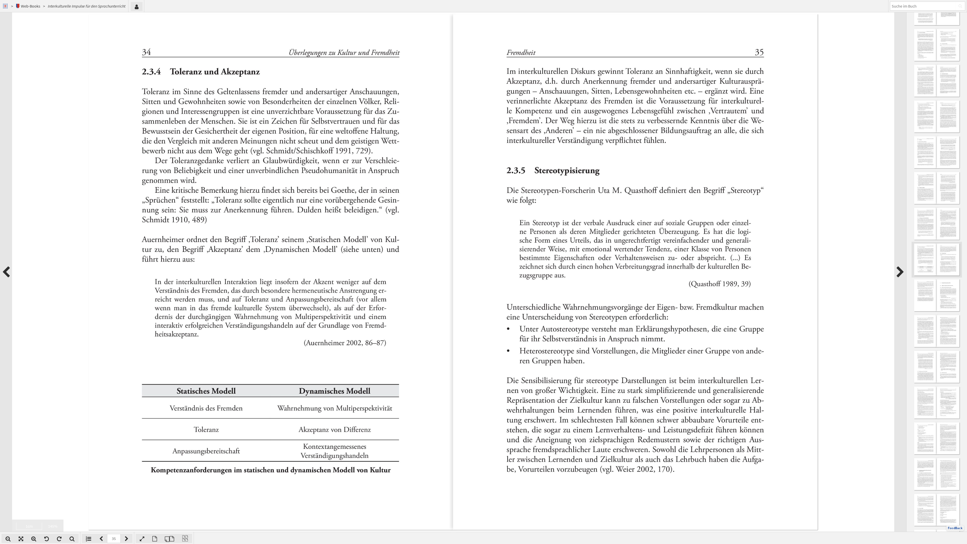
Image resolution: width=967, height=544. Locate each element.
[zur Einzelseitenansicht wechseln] (154, 538)
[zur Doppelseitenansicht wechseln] (169, 538)
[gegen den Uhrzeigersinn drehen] (46, 538)
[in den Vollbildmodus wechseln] (142, 538)
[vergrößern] (33, 538)
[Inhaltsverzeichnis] (88, 538)
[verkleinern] (8, 538)
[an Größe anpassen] (21, 538)
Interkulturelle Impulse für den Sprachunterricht (86, 6)
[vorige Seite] (6, 272)
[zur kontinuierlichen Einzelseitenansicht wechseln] (185, 538)
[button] (955, 528)
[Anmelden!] (137, 6)
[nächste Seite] (900, 272)
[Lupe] (72, 538)
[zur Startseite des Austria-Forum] (6, 6)
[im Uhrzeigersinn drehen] (59, 538)
